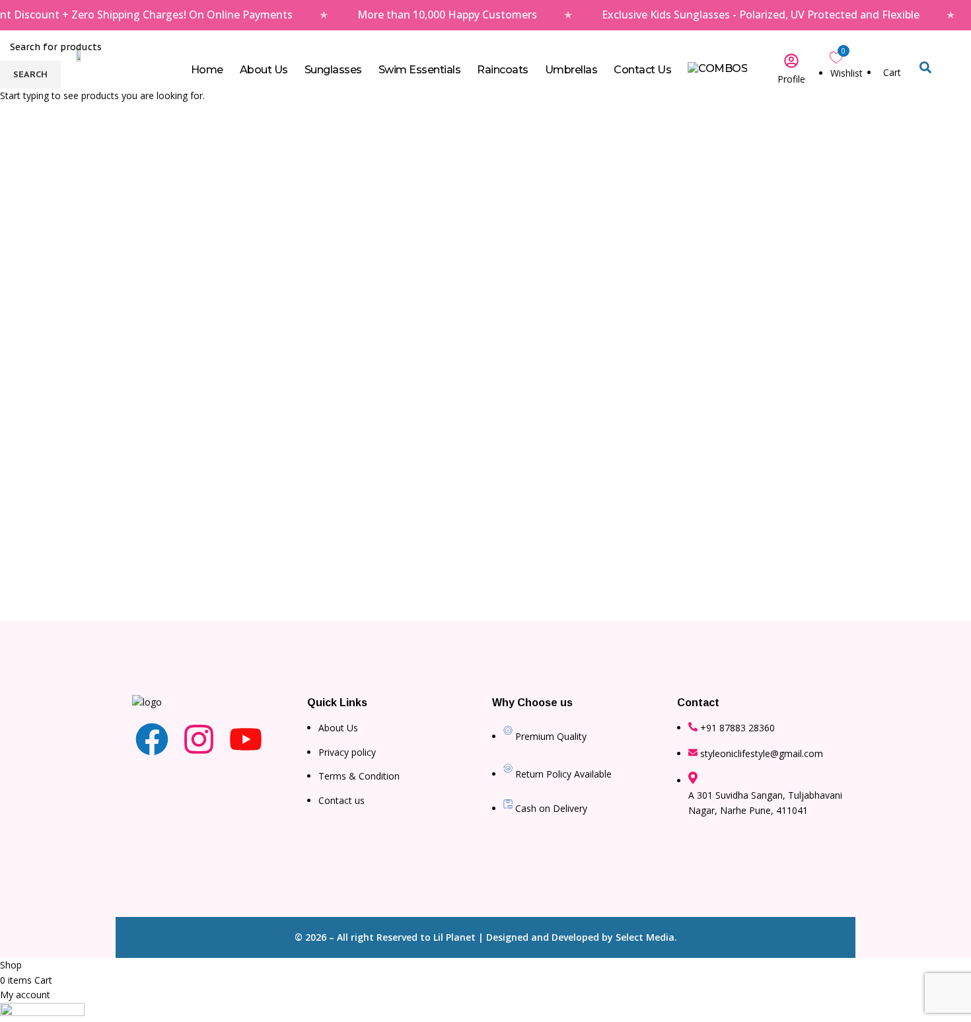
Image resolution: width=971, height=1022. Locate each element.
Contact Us (642, 69)
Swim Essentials (419, 69)
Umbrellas (571, 69)
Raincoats (502, 69)
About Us (264, 69)
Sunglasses (333, 69)
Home (207, 69)
